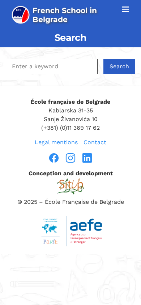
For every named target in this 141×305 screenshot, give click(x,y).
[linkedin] (87, 157)
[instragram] (70, 157)
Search (119, 66)
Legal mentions (56, 142)
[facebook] (53, 157)
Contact (95, 142)
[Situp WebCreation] (70, 186)
